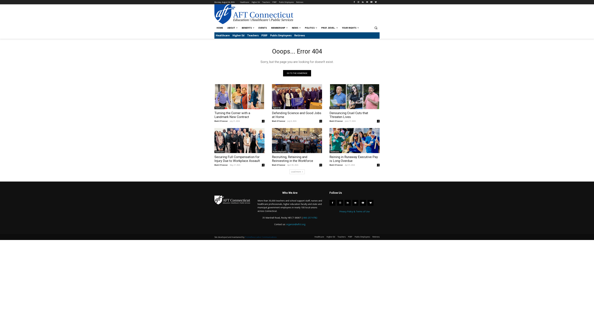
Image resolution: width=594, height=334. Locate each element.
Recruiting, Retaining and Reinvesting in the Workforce (292, 159)
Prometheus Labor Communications (261, 237)
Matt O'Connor (221, 121)
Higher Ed (276, 108)
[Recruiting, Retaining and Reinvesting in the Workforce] (297, 140)
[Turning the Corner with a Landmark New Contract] (239, 96)
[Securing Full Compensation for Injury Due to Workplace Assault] (239, 140)
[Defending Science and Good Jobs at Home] (297, 96)
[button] (376, 28)
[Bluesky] (375, 2)
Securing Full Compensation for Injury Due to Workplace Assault (237, 159)
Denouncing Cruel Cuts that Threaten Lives (348, 115)
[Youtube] (371, 2)
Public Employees (280, 152)
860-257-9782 (310, 217)
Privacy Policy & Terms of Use (354, 211)
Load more (296, 171)
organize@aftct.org (295, 224)
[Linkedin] (363, 2)
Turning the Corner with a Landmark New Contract (232, 115)
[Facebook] (354, 2)
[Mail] (367, 2)
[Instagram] (358, 2)
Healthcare (219, 108)
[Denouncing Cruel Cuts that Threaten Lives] (354, 96)
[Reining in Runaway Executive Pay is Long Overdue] (354, 140)
